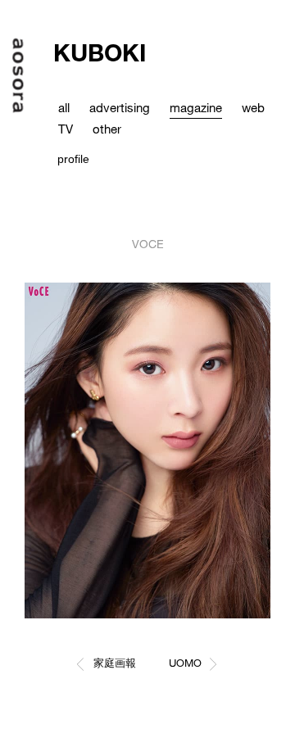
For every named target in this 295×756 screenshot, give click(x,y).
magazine (196, 107)
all (64, 107)
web (253, 107)
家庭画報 (114, 662)
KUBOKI (100, 52)
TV (65, 128)
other (107, 128)
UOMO (185, 662)
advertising (119, 107)
